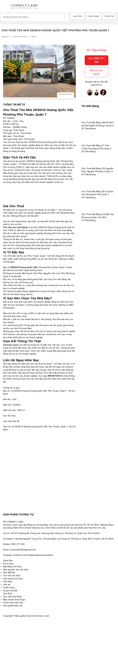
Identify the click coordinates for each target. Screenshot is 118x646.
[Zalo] (10, 636)
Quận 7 (34, 36)
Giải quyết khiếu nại (12, 605)
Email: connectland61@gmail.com (19, 549)
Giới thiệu (7, 581)
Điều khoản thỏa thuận (14, 599)
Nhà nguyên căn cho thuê (15, 569)
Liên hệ (6, 584)
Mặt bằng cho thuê (12, 566)
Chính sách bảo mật (13, 602)
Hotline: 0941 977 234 (14, 544)
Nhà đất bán (9, 572)
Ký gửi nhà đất (10, 590)
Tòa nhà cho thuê (20, 36)
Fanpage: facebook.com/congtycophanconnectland (28, 555)
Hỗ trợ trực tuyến (96, 72)
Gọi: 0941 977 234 (96, 60)
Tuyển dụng (9, 587)
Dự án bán (8, 563)
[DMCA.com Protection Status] (57, 616)
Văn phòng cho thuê (13, 578)
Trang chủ (5, 36)
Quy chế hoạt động (12, 596)
